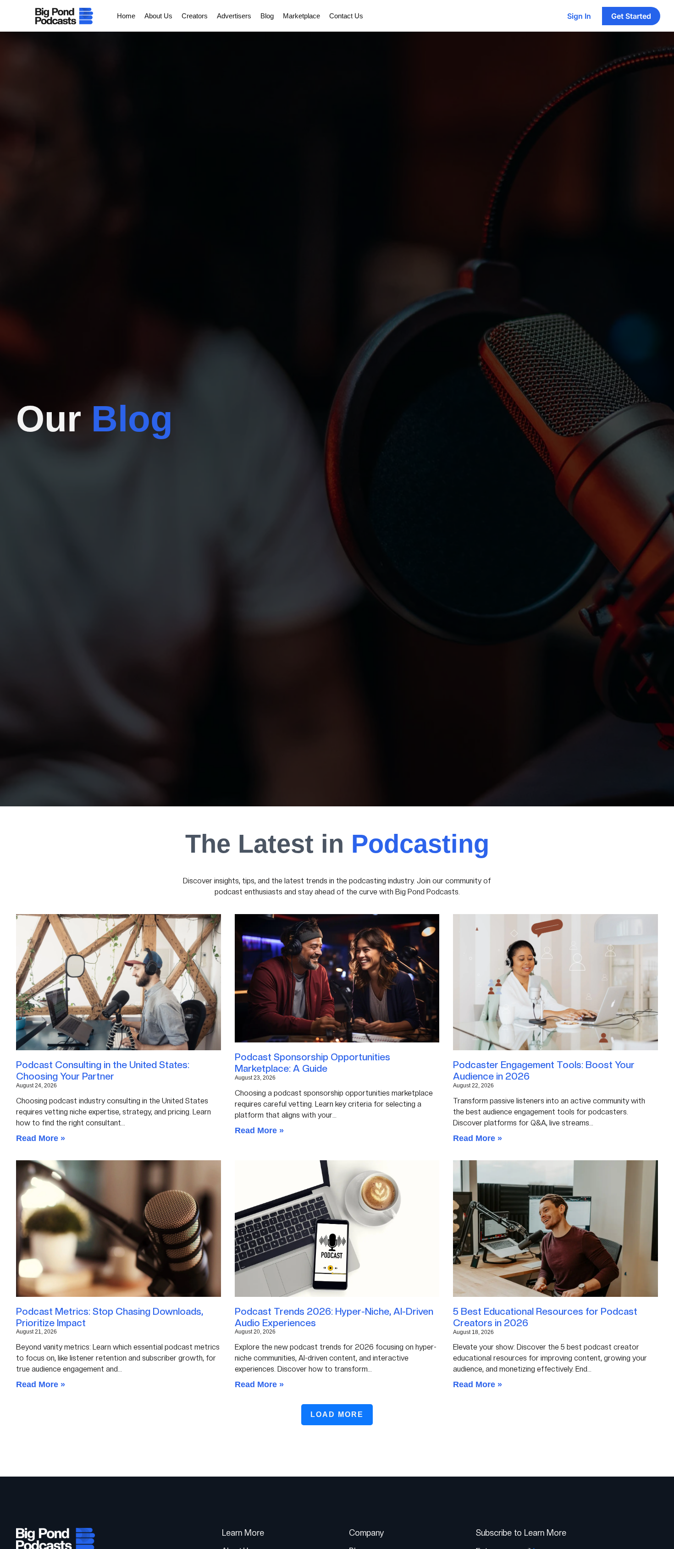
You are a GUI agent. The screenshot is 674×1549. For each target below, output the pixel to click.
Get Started (631, 16)
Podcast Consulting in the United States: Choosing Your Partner (102, 1070)
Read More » (40, 1138)
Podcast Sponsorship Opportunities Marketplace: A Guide (312, 1062)
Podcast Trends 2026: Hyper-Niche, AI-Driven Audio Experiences (334, 1317)
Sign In (579, 16)
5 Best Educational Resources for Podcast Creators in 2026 (545, 1317)
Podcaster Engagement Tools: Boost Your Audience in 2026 (544, 1070)
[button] (337, 1414)
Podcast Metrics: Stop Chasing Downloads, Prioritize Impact (109, 1317)
